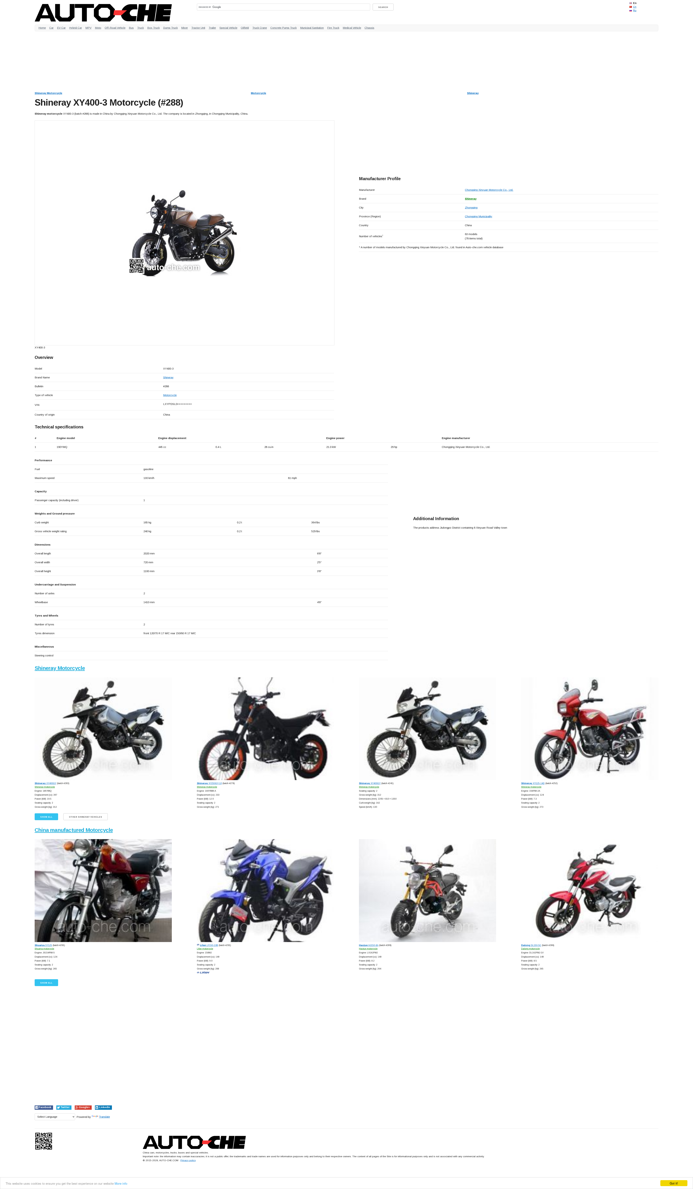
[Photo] (184, 232)
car (51, 27)
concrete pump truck (283, 27)
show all (46, 817)
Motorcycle (258, 93)
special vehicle (228, 27)
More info (121, 1183)
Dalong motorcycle (530, 948)
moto (98, 27)
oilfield (245, 27)
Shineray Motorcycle (48, 93)
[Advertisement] (143, 59)
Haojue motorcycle (368, 948)
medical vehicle (352, 27)
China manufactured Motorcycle (74, 830)
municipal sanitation (312, 27)
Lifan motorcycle (205, 948)
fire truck (333, 27)
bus (131, 27)
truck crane (259, 27)
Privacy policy (188, 1160)
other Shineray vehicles (85, 817)
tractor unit (198, 27)
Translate (104, 1116)
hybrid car (75, 27)
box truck (153, 27)
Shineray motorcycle (45, 787)
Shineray (473, 93)
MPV (88, 27)
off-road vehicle (115, 27)
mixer (184, 27)
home (42, 27)
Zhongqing (471, 207)
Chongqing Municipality (478, 216)
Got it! (674, 1183)
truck (140, 27)
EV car (61, 27)
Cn (634, 6)
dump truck (170, 27)
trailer (212, 27)
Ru (634, 10)
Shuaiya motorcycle (44, 948)
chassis (369, 27)
